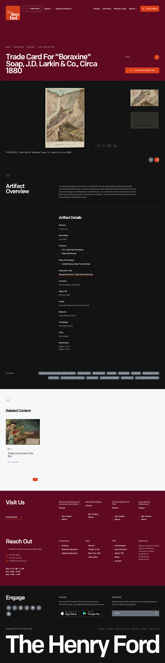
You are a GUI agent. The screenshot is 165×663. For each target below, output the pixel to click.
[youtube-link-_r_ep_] (32, 607)
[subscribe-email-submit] (156, 613)
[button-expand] (35, 422)
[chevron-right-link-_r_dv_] (35, 479)
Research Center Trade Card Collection (76, 274)
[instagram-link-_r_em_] (14, 607)
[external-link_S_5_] (26, 557)
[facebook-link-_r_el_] (8, 607)
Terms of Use (154, 629)
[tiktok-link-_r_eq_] (38, 607)
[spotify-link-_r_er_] (8, 613)
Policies (110, 629)
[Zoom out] (103, 145)
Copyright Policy (123, 629)
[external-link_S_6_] (26, 560)
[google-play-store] (91, 613)
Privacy (135, 629)
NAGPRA (102, 629)
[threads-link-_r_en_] (20, 607)
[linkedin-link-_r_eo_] (26, 607)
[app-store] (69, 613)
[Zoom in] (97, 145)
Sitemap (143, 629)
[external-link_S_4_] (26, 555)
